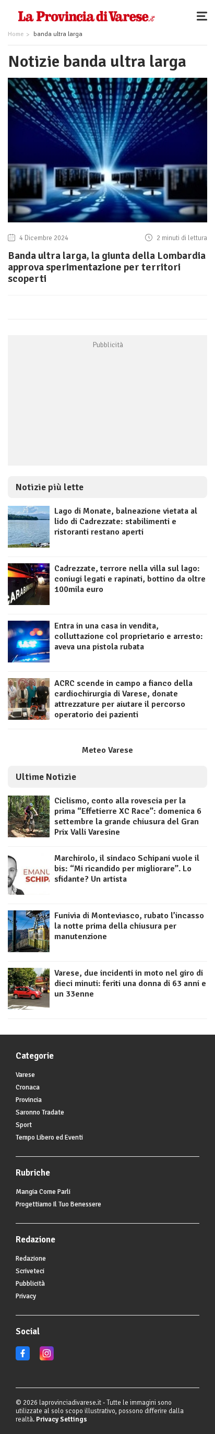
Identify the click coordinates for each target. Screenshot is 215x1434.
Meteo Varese (107, 750)
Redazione (31, 1258)
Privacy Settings (61, 1419)
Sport (24, 1125)
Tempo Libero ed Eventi (49, 1137)
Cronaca (28, 1087)
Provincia (29, 1100)
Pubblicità (30, 1283)
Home (15, 34)
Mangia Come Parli (43, 1192)
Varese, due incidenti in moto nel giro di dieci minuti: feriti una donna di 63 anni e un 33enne (130, 983)
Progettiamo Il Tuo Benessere (58, 1204)
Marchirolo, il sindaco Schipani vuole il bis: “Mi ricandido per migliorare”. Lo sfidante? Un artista (126, 868)
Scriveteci (30, 1271)
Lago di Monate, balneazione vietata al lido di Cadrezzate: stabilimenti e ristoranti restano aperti (125, 521)
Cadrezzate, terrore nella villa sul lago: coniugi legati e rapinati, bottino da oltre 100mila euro (130, 579)
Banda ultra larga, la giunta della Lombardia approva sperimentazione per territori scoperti (107, 267)
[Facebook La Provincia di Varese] (23, 1358)
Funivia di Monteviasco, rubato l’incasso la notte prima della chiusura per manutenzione (129, 926)
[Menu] (204, 15)
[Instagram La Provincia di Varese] (47, 1358)
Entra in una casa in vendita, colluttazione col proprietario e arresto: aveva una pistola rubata (128, 636)
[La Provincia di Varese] (86, 15)
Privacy (26, 1296)
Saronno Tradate (40, 1112)
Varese (25, 1075)
